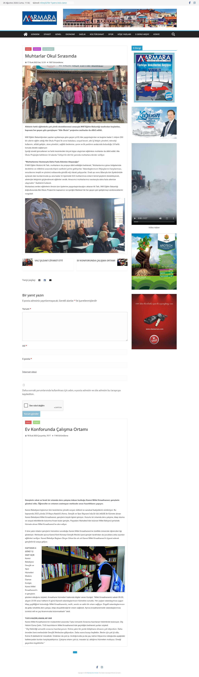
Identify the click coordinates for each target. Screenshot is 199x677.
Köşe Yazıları (124, 34)
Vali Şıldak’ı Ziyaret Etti (49, 260)
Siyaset (47, 34)
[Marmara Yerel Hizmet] (25, 34)
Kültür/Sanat (97, 34)
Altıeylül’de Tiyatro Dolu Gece (53, 2)
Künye (156, 34)
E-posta (27, 358)
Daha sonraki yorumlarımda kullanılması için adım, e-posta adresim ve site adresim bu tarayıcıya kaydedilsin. (71, 392)
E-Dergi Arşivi (142, 34)
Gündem (35, 34)
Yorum (26, 308)
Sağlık (82, 34)
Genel (58, 34)
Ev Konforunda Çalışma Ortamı (96, 260)
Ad (24, 345)
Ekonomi (70, 34)
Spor (110, 34)
